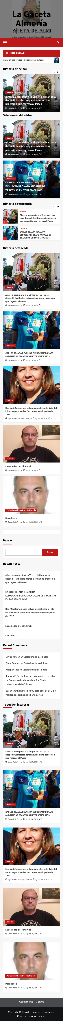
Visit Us (40, 1001)
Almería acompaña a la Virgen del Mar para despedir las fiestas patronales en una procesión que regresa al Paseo (30, 100)
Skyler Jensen (13, 656)
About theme (26, 1001)
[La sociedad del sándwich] (31, 444)
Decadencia (11, 518)
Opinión (10, 458)
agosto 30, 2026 (32, 108)
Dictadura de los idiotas (36, 656)
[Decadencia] (31, 495)
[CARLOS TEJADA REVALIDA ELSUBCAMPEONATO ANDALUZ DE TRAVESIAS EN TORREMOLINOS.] (10, 216)
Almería (10, 92)
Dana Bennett (13, 663)
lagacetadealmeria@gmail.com (20, 418)
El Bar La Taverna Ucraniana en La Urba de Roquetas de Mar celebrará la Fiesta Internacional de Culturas (30, 680)
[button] (6, 42)
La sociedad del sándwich (18, 466)
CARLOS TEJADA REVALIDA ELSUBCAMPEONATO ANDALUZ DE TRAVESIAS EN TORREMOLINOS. (25, 186)
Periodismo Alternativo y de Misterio (21, 510)
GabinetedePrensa (15, 108)
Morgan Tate (12, 669)
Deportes (10, 178)
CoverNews (23, 1015)
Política (23, 228)
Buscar (7, 540)
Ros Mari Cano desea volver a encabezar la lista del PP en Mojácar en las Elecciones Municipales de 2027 (38, 234)
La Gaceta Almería (31, 19)
